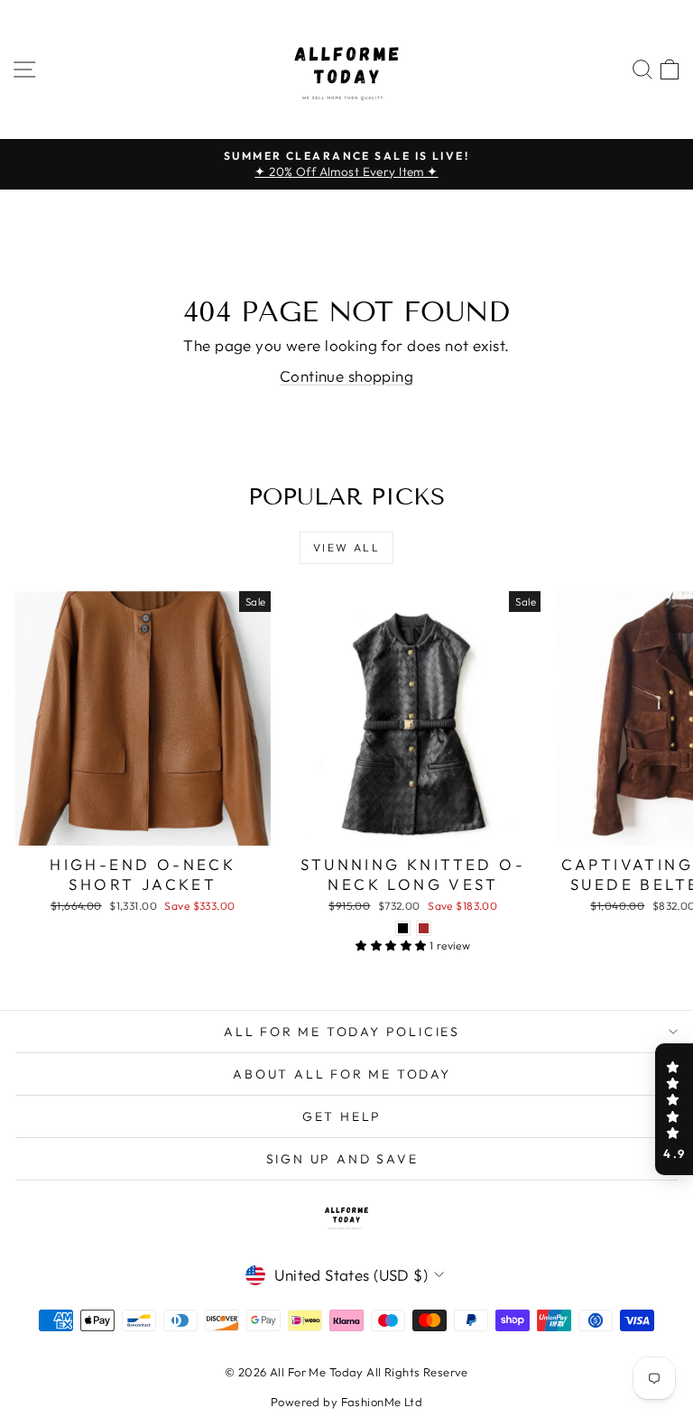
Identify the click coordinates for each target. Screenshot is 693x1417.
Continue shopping (346, 375)
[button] (674, 1109)
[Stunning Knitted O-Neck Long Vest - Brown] (423, 928)
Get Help (342, 1116)
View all (346, 547)
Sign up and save (342, 1159)
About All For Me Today (342, 1074)
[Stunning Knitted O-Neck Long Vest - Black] (403, 928)
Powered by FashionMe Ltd (346, 1401)
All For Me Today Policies (342, 1031)
